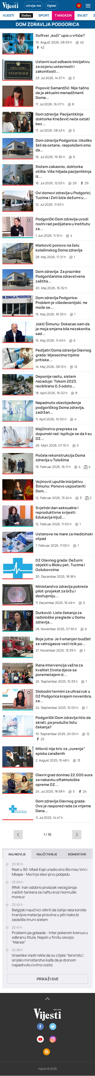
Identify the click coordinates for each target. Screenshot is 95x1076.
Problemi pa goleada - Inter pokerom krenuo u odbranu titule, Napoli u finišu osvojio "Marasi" (50, 937)
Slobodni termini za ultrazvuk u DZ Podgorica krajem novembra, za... (64, 696)
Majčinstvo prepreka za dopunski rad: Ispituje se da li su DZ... (64, 433)
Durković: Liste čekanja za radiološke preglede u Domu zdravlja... (60, 617)
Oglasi (51, 5)
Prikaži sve (47, 978)
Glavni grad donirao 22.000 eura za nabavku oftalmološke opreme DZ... (64, 779)
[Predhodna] (18, 834)
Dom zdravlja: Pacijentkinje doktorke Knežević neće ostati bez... (63, 119)
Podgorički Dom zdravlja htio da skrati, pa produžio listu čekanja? (63, 722)
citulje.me (33, 5)
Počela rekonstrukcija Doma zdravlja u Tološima (60, 458)
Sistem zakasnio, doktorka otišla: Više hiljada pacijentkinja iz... (63, 171)
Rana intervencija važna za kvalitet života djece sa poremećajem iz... (59, 670)
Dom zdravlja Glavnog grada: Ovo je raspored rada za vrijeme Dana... (63, 806)
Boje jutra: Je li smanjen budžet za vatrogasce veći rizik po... (63, 641)
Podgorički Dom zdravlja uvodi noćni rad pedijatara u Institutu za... (63, 223)
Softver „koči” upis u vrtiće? (60, 35)
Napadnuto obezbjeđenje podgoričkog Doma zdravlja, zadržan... (60, 407)
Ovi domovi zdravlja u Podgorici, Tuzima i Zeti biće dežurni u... (63, 195)
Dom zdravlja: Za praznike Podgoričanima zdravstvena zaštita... (60, 276)
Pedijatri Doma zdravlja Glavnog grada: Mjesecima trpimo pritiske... (63, 355)
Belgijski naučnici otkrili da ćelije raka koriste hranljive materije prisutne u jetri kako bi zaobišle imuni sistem (49, 915)
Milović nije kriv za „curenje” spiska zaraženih (60, 751)
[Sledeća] (77, 834)
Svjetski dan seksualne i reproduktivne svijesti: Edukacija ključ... (57, 512)
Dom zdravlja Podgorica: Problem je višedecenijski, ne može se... (61, 302)
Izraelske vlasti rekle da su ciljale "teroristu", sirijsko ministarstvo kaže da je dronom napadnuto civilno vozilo (48, 960)
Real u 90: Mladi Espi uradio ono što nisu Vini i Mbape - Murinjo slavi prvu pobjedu (49, 872)
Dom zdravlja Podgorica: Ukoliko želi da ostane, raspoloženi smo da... (64, 145)
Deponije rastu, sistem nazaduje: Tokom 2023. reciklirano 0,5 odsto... (56, 381)
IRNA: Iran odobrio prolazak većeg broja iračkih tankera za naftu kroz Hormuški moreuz (44, 892)
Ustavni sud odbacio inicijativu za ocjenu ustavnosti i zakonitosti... (63, 66)
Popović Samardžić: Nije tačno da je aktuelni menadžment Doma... (62, 92)
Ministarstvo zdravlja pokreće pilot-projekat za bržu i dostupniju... (62, 591)
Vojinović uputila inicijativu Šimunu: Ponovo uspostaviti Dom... (61, 486)
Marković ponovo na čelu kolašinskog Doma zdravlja (59, 248)
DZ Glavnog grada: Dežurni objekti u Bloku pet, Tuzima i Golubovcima (60, 565)
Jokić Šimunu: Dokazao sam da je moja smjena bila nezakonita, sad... (63, 328)
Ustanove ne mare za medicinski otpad (64, 536)
